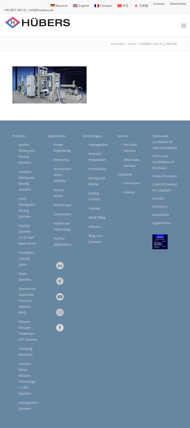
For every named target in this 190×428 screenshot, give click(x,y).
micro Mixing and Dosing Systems (27, 207)
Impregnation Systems (28, 405)
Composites (62, 214)
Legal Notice (161, 223)
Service (123, 136)
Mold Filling (97, 217)
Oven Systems (25, 276)
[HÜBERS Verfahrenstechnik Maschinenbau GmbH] (41, 25)
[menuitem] (59, 5)
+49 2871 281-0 (14, 10)
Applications (57, 136)
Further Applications (63, 241)
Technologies (92, 136)
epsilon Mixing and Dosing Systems (27, 153)
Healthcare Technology (62, 226)
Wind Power (62, 205)
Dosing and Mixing (97, 181)
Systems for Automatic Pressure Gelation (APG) (27, 300)
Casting (94, 208)
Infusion (95, 226)
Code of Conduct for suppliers (164, 187)
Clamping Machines (26, 351)
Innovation (132, 183)
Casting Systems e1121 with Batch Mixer (27, 234)
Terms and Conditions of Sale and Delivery (164, 142)
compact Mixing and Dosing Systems (27, 180)
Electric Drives (59, 193)
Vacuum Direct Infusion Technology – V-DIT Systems (27, 378)
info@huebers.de (41, 10)
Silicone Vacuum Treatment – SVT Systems (28, 330)
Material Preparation (97, 156)
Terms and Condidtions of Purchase (163, 162)
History (129, 192)
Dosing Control (94, 196)
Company (125, 174)
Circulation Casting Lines (26, 258)
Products (19, 136)
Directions (159, 206)
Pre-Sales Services (130, 147)
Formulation (98, 169)
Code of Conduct (164, 176)
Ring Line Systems (95, 238)
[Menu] (183, 25)
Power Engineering (62, 147)
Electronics (62, 159)
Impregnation (98, 144)
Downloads (160, 214)
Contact (158, 198)
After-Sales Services (131, 162)
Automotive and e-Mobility (62, 175)
